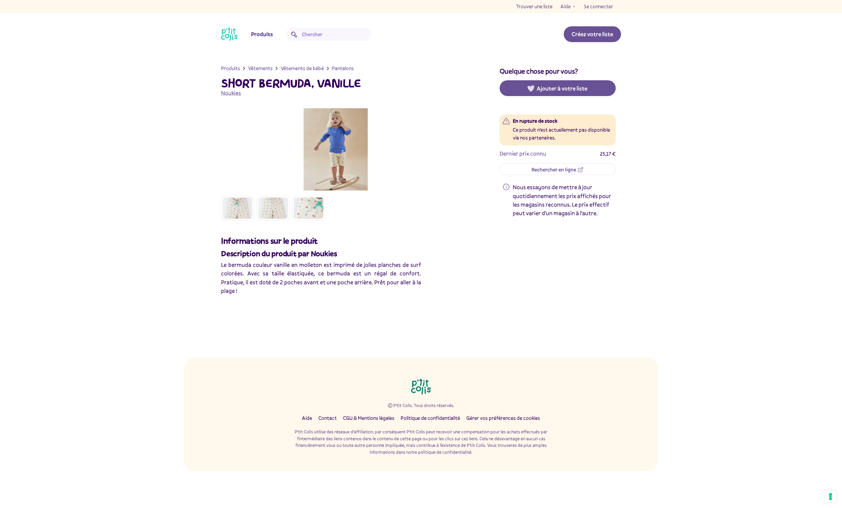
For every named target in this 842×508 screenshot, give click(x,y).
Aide (565, 6)
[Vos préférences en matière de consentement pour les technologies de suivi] (830, 496)
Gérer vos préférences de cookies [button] (503, 418)
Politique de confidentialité (430, 418)
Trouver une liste (534, 6)
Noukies (231, 93)
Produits (262, 34)
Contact (327, 418)
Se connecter (598, 6)
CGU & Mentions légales (368, 418)
